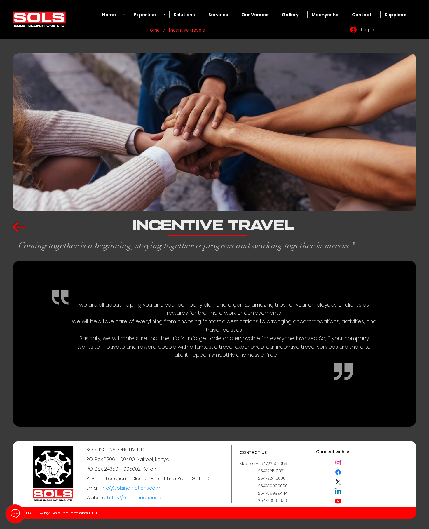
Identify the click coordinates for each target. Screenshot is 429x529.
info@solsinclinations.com (130, 488)
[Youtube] (338, 501)
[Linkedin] (338, 491)
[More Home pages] (124, 14)
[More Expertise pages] (163, 14)
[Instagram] (338, 462)
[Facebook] (338, 472)
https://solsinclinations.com (138, 497)
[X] (338, 482)
